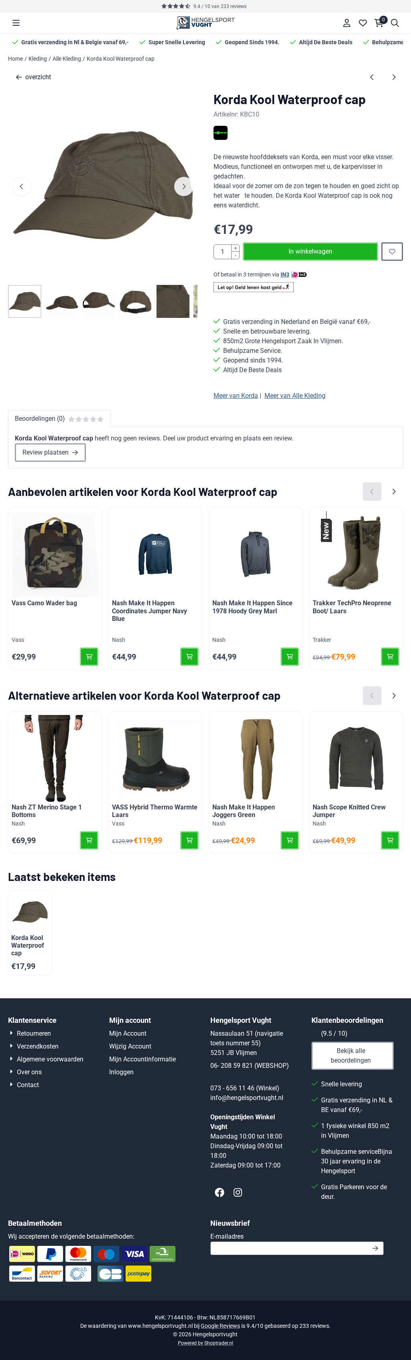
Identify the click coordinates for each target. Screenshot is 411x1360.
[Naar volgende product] (394, 77)
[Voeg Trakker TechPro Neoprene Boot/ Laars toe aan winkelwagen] (390, 656)
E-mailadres (283, 1236)
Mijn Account (127, 1033)
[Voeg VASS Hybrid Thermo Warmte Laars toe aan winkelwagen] (189, 840)
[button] (16, 23)
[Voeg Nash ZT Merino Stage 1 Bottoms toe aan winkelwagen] (89, 840)
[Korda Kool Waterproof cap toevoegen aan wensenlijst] (392, 251)
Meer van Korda (236, 395)
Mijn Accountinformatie (142, 1059)
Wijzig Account (130, 1046)
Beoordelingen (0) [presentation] (40, 418)
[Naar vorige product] (372, 77)
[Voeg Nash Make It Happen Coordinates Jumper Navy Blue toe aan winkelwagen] (189, 656)
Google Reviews (220, 1326)
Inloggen (121, 1072)
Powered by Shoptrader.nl (205, 1343)
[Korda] (221, 137)
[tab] (59, 418)
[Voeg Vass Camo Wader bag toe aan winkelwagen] (89, 656)
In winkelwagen (310, 251)
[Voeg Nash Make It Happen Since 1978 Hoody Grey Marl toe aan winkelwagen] (290, 656)
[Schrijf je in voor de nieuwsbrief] (375, 1248)
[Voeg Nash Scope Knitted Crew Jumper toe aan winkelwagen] (390, 840)
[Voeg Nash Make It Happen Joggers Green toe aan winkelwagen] (290, 840)
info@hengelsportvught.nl (246, 1098)
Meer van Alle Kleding (295, 395)
